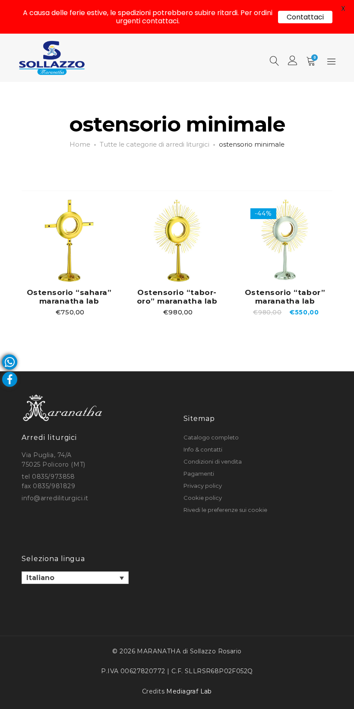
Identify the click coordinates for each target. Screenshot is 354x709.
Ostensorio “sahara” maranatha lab (69, 296)
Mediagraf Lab (189, 691)
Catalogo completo (211, 437)
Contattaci (305, 17)
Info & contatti (202, 449)
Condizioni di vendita (212, 461)
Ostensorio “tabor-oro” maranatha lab (177, 296)
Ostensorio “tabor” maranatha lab (285, 296)
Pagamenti (198, 473)
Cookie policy (202, 497)
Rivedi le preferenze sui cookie (225, 509)
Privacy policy (202, 485)
